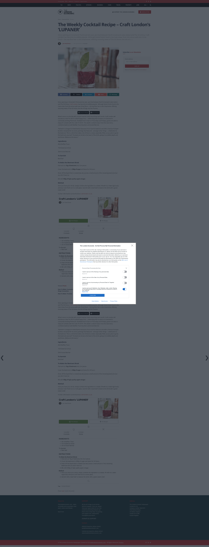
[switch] (125, 272)
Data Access (104, 301)
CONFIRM (93, 295)
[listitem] (104, 268)
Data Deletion (95, 301)
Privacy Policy (113, 301)
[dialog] (104, 273)
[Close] (132, 246)
